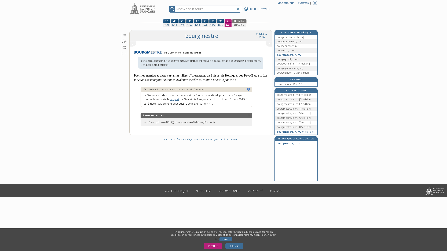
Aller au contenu (143, 3)
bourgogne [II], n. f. (293, 63)
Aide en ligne (203, 191)
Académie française (177, 191)
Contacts (276, 191)
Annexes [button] (303, 3)
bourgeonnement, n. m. (290, 41)
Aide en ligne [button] (285, 3)
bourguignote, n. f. (293, 72)
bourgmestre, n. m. (289, 54)
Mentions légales (229, 191)
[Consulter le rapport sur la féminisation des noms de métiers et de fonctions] (248, 89)
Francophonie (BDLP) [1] (290, 84)
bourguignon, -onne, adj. (290, 68)
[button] (124, 35)
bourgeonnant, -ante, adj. (291, 37)
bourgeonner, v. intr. (288, 46)
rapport (174, 99)
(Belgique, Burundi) (181, 122)
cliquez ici (226, 239)
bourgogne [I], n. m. (287, 59)
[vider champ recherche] (237, 9)
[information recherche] (172, 9)
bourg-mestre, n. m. (294, 94)
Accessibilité (255, 191)
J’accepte (213, 246)
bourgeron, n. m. (286, 50)
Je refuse (234, 246)
